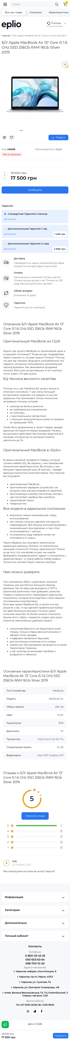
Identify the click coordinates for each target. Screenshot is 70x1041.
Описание (35, 12)
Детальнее (10, 219)
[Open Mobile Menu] (5, 4)
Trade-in (60, 137)
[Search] (56, 4)
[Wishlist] (11, 137)
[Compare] (4, 137)
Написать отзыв (35, 815)
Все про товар (13, 12)
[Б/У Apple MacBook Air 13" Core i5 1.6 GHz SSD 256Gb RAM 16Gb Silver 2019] (35, 94)
